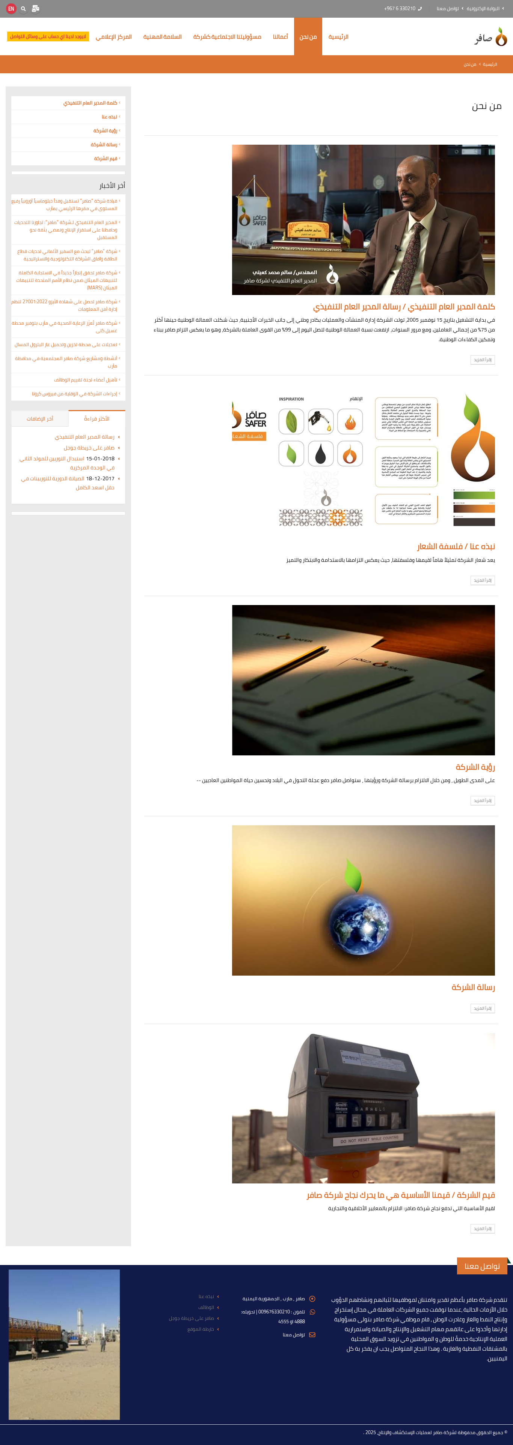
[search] (23, 8)
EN (11, 8)
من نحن (308, 36)
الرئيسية (339, 36)
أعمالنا (280, 36)
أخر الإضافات (40, 419)
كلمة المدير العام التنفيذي (90, 102)
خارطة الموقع (200, 1329)
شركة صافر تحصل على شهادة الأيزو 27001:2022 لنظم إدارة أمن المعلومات (64, 305)
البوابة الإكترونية (484, 8)
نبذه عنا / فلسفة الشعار (456, 546)
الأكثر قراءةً (97, 419)
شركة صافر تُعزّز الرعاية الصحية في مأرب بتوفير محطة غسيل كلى (64, 327)
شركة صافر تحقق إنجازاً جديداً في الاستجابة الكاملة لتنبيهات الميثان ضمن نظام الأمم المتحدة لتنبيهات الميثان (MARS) (66, 280)
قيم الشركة (105, 158)
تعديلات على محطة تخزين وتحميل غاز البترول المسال (66, 344)
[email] (35, 8)
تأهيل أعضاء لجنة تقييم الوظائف (85, 379)
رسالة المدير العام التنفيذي (85, 437)
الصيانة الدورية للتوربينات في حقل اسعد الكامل (68, 483)
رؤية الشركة (475, 767)
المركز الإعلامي (114, 36)
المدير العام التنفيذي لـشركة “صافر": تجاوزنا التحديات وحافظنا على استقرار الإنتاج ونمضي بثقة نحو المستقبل (65, 230)
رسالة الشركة (473, 987)
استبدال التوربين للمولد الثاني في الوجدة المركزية (67, 463)
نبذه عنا (109, 116)
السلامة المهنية (162, 36)
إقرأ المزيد (483, 359)
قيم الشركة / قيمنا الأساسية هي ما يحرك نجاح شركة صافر (400, 1195)
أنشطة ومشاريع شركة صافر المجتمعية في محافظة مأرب (66, 362)
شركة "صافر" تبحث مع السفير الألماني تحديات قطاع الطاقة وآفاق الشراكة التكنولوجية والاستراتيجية (67, 255)
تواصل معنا (448, 8)
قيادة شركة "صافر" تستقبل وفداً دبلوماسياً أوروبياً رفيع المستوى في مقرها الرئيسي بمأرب (64, 205)
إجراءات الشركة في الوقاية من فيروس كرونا (74, 393)
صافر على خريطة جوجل (89, 447)
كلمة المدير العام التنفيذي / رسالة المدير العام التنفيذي (404, 306)
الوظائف (206, 1307)
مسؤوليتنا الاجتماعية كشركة (227, 36)
